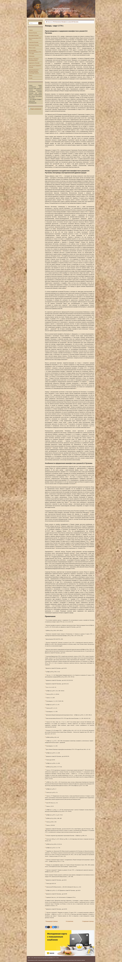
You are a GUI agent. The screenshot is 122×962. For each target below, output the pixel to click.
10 (60, 158)
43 (93, 442)
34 (45, 766)
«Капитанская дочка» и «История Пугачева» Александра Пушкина (34, 71)
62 (45, 908)
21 (45, 711)
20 (60, 255)
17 (45, 697)
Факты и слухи (32, 47)
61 (51, 590)
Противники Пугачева (34, 45)
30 (67, 359)
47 (68, 476)
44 (51, 447)
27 (88, 328)
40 (90, 427)
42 (92, 437)
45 (75, 449)
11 (89, 161)
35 (76, 388)
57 (45, 883)
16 (87, 231)
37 (45, 788)
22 (48, 284)
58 (45, 886)
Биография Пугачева (34, 35)
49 (45, 838)
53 (60, 527)
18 (45, 700)
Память (30, 75)
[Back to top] (119, 959)
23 (66, 287)
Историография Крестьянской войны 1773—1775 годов (35, 52)
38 (45, 792)
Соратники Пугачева (33, 42)
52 (45, 850)
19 (61, 250)
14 (86, 218)
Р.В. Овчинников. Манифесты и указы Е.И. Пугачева (65, 21)
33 (87, 381)
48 (45, 835)
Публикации (31, 56)
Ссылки (30, 78)
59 (89, 559)
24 (45, 721)
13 (88, 211)
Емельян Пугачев (61, 8)
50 (89, 512)
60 (45, 893)
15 (55, 228)
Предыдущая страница (52, 921)
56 (71, 546)
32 (45, 759)
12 (53, 165)
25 (67, 304)
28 (66, 342)
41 (45, 805)
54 (92, 532)
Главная (31, 30)
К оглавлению (69, 921)
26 (56, 328)
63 (78, 605)
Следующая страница (88, 921)
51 (45, 847)
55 (45, 869)
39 (67, 423)
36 (70, 406)
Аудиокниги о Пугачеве (34, 63)
